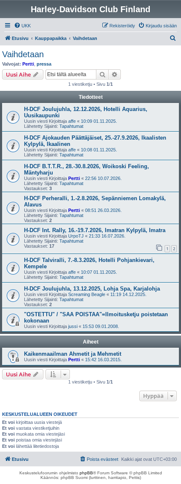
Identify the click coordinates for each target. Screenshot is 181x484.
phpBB (86, 473)
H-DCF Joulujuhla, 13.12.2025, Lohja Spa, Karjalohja (92, 289)
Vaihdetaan (23, 54)
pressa (44, 63)
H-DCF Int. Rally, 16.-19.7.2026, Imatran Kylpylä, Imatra (94, 230)
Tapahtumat (71, 126)
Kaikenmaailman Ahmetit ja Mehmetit (72, 354)
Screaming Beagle (86, 294)
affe (72, 121)
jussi (72, 326)
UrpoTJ (76, 235)
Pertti (28, 63)
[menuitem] (22, 26)
